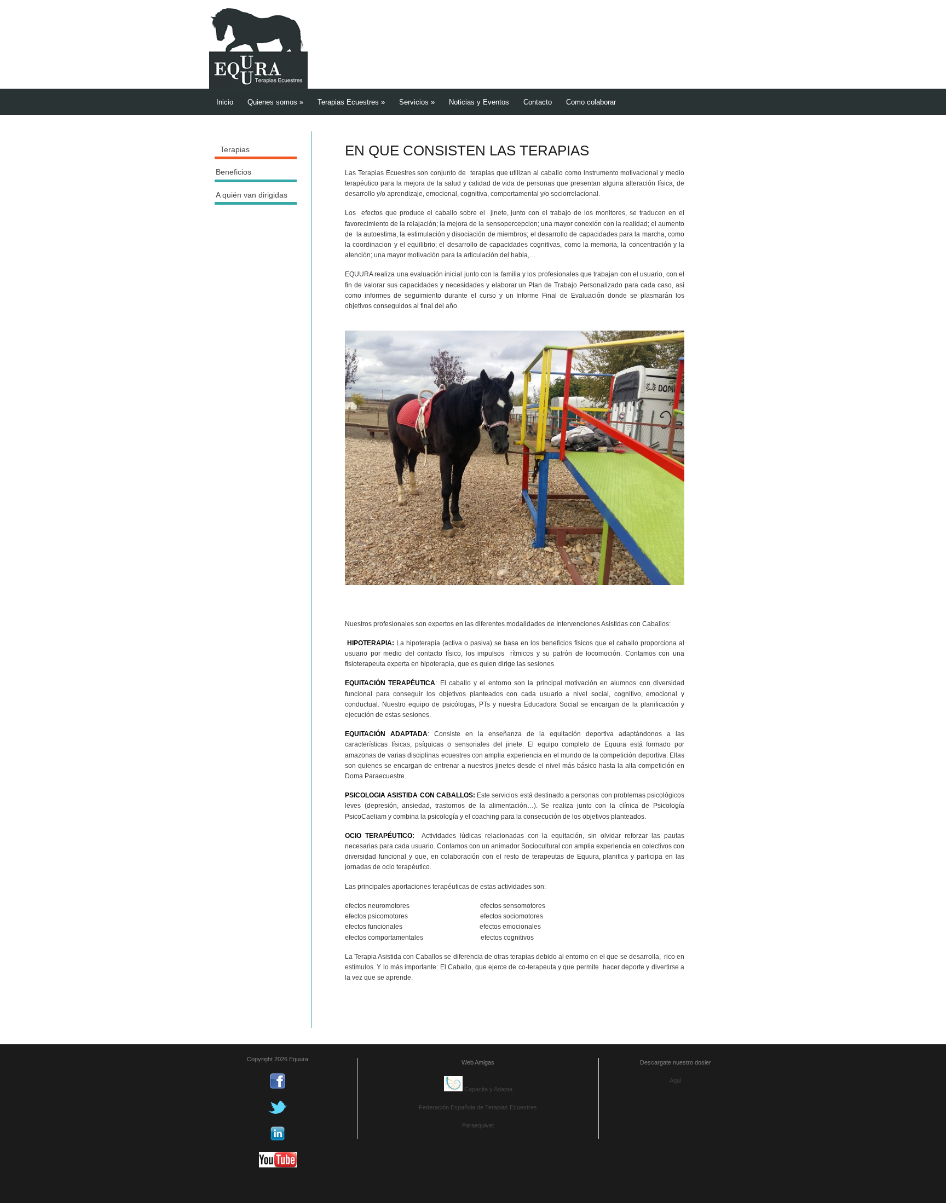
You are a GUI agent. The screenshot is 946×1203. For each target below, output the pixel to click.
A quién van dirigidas (251, 194)
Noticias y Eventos (479, 102)
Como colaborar (591, 102)
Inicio (224, 102)
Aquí (676, 1080)
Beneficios (233, 171)
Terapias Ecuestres (351, 102)
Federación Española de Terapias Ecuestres (478, 1107)
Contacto (537, 102)
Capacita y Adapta (487, 1089)
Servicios (417, 102)
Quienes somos (275, 102)
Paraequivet (478, 1125)
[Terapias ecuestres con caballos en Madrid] (258, 86)
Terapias (235, 149)
